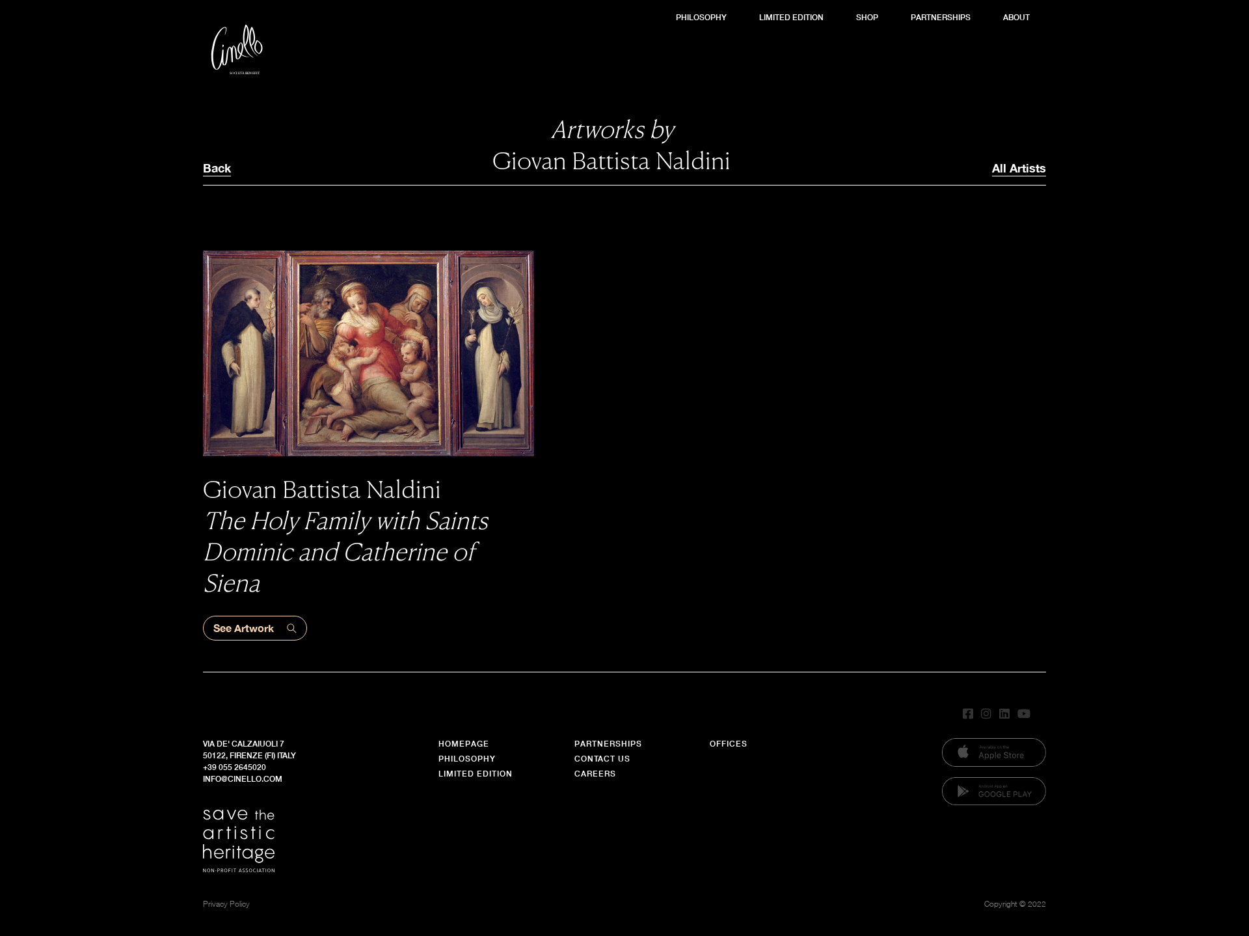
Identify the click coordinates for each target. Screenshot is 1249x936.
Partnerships (941, 17)
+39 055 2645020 (234, 767)
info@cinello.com (242, 779)
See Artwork (243, 628)
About (1016, 17)
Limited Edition (791, 17)
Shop (867, 17)
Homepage (463, 744)
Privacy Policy (226, 904)
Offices (728, 744)
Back (217, 168)
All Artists (1019, 168)
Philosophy (701, 17)
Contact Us (602, 759)
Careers (595, 773)
